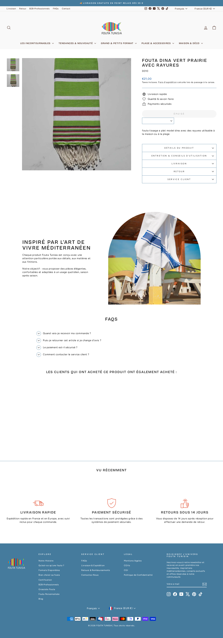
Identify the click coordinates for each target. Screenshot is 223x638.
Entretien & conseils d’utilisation (179, 156)
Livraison (11, 8)
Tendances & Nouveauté (76, 43)
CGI (126, 570)
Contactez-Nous (90, 575)
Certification (45, 580)
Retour (22, 8)
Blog (41, 599)
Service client (179, 179)
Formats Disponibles (49, 570)
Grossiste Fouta (47, 589)
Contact (66, 8)
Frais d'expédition (167, 82)
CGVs (127, 565)
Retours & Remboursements (95, 570)
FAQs (56, 8)
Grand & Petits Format (117, 43)
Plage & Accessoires (157, 43)
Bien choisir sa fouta (49, 575)
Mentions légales (133, 560)
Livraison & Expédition (93, 565)
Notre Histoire (46, 560)
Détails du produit (179, 148)
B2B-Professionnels (39, 8)
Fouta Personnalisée (49, 594)
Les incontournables (35, 43)
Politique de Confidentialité (138, 575)
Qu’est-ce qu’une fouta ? (51, 565)
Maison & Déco (189, 43)
